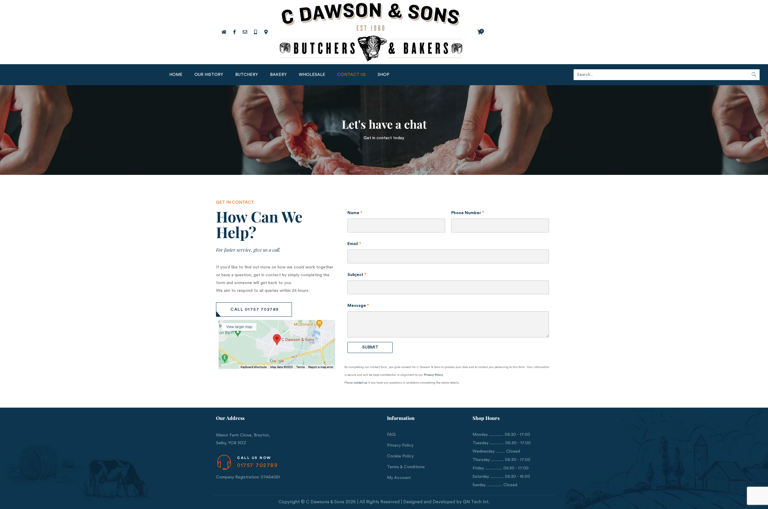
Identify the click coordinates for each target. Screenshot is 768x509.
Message (358, 306)
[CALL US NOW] (224, 462)
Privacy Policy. (433, 374)
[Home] (223, 32)
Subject (356, 275)
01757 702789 (257, 465)
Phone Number (467, 213)
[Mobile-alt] (255, 32)
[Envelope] (244, 32)
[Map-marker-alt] (265, 32)
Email (354, 244)
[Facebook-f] (234, 32)
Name (354, 213)
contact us (360, 382)
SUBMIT (370, 347)
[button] (254, 309)
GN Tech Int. (476, 502)
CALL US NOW (254, 458)
